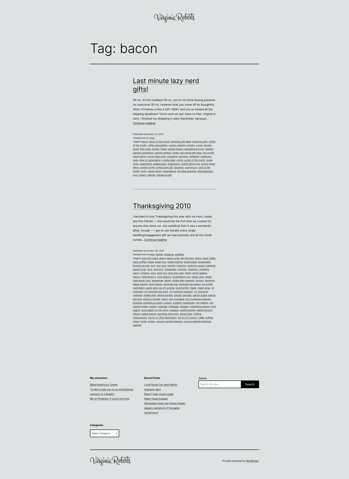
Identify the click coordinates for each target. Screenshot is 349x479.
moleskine (172, 156)
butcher (171, 265)
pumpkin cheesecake (184, 302)
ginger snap (198, 276)
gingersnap (157, 280)
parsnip (178, 295)
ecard (136, 149)
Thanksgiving (140, 317)
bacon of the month (159, 141)
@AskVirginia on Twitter (104, 384)
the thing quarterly (186, 171)
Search (202, 378)
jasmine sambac (163, 152)
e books (190, 145)
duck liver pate (176, 273)
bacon (144, 141)
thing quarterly (205, 171)
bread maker (190, 262)
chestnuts (193, 269)
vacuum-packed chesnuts (169, 321)
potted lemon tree (190, 163)
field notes (145, 149)
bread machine (175, 262)
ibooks (155, 149)
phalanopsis (174, 163)
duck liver (162, 273)
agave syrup (173, 258)
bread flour (160, 262)
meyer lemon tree (157, 156)
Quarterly (179, 167)
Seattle (159, 254)
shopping (169, 254)
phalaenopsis (159, 163)
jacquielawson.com (194, 149)
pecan (164, 299)
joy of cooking (166, 287)
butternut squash (196, 265)
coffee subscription (158, 145)
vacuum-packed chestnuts (197, 321)
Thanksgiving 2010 (162, 206)
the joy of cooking (187, 317)
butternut (181, 265)
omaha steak (168, 160)
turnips (151, 321)
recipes (153, 306)
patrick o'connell (151, 299)
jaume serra (152, 287)
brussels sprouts (141, 265)
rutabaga (162, 306)
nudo (135, 160)
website (151, 175)
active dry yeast (149, 258)
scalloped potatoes (200, 306)
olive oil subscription (150, 160)
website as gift (164, 175)
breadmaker (204, 262)
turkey (136, 321)
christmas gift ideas (181, 141)
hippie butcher (140, 284)
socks (144, 171)
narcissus (183, 156)
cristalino (145, 273)
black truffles (140, 262)
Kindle (175, 152)
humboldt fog (170, 284)
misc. (152, 137)
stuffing (197, 313)
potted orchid (147, 167)
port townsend (176, 299)
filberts (136, 276)
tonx (135, 175)
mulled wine (150, 295)
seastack (174, 310)
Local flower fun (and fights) (160, 384)
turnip (144, 321)
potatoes (137, 302)
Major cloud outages (156, 398)
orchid (179, 160)
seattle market (148, 313)
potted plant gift (164, 167)
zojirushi (137, 325)
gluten (168, 280)
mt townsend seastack (181, 291)
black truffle (209, 258)
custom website (177, 145)
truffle (201, 317)
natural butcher (165, 295)
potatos (168, 302)
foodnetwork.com (181, 276)
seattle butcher (187, 310)
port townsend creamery (198, 299)
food (151, 254)
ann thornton (187, 258)
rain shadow (202, 302)
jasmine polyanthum (143, 152)
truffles (209, 317)
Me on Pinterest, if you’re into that (109, 398)
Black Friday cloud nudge (158, 394)
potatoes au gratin (153, 302)
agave (162, 258)
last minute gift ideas (191, 152)
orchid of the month (194, 160)
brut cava (161, 265)
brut (153, 265)
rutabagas (173, 306)
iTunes (163, 149)
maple (193, 287)
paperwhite (146, 163)
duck (153, 273)
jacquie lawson (175, 149)
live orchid (208, 152)
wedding (179, 254)
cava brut (158, 269)
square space (155, 171)
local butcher (182, 287)
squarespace (169, 171)
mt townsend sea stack (156, 291)
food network (164, 276)
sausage (184, 306)
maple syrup (204, 287)
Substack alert (152, 389)
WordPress (252, 460)
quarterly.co (191, 167)
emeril (188, 273)
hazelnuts (210, 280)
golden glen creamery (183, 280)
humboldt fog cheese (190, 284)
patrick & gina (200, 295)
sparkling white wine (168, 313)
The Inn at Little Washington (162, 317)
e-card (199, 145)
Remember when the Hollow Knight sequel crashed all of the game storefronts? (164, 408)
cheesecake (170, 269)
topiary (142, 175)
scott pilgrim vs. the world (154, 310)
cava (149, 269)
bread (151, 262)
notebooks (205, 156)
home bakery (155, 284)
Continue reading (144, 123)
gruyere (200, 280)
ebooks (208, 145)
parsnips (187, 295)
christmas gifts (199, 141)
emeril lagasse (199, 273)
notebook (194, 156)
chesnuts (182, 269)
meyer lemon (139, 156)
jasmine (209, 149)
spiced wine (186, 313)
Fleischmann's (149, 276)
